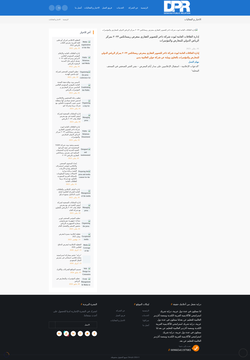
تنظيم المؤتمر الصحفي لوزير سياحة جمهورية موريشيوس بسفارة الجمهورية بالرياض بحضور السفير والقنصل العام (69, 222)
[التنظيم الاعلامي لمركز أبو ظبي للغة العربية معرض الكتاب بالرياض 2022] (85, 44)
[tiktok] (66, 333)
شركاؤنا (146, 320)
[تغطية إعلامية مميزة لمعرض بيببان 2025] (86, 237)
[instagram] (80, 333)
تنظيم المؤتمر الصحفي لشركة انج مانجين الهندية (67, 73)
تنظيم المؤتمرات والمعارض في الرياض (68, 280)
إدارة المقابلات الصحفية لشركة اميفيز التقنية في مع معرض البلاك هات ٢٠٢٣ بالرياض (69, 116)
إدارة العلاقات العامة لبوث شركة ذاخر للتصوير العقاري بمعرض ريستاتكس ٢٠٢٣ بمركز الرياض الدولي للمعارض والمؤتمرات (68, 132)
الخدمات (120, 8)
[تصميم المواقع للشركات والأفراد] (86, 271)
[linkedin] (73, 333)
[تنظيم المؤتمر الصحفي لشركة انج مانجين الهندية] (85, 74)
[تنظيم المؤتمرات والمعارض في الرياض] (85, 281)
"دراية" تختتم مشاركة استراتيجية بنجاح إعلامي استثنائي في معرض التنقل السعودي (68, 257)
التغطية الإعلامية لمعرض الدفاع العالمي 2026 (69, 246)
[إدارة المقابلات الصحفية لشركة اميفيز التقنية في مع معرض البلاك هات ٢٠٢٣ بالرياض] (86, 118)
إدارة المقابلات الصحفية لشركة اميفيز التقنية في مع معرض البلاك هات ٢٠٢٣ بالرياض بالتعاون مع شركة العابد (68, 206)
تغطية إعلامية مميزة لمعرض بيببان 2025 (69, 235)
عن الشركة (133, 8)
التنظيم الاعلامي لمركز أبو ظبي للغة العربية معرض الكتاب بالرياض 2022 (68, 42)
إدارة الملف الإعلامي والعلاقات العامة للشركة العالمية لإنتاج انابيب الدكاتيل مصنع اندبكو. (68, 191)
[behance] (59, 333)
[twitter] (87, 333)
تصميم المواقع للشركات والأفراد (69, 269)
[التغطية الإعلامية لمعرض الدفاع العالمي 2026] (86, 247)
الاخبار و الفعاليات (91, 8)
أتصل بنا (78, 8)
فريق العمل (107, 8)
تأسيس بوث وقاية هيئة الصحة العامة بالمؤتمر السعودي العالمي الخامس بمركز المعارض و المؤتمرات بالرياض (67, 86)
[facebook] (94, 333)
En (59, 8)
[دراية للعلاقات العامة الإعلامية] (177, 10)
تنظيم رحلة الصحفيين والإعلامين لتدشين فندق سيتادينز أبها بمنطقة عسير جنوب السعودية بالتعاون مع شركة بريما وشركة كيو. (68, 102)
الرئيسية (144, 8)
